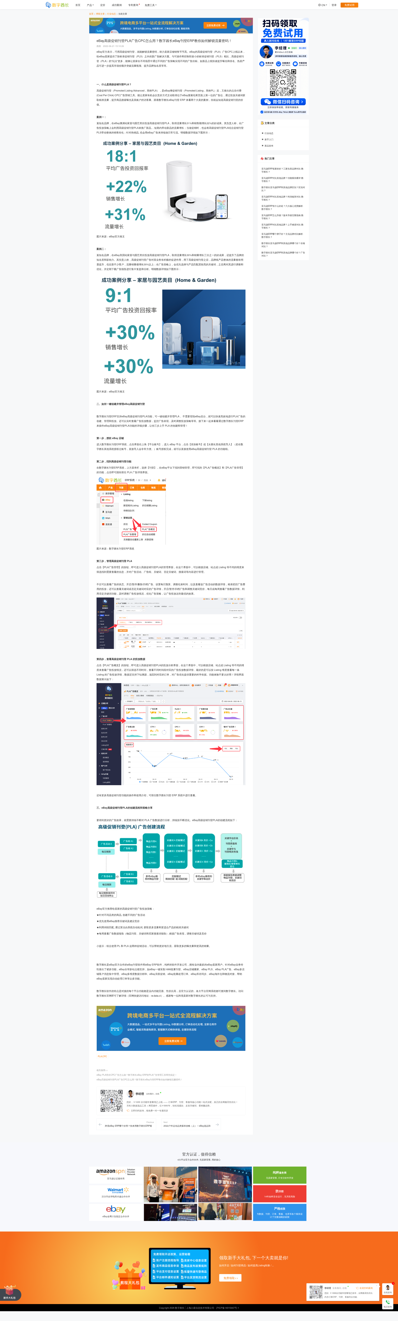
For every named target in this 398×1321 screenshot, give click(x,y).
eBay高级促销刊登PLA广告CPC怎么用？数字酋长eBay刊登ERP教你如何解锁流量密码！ (140, 1079)
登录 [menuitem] (334, 5)
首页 (91, 13)
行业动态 (111, 13)
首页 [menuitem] (77, 5)
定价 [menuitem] (102, 5)
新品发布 (269, 145)
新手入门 (269, 139)
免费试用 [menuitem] (349, 5)
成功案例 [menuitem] (117, 5)
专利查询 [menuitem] (133, 5)
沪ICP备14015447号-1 (227, 1307)
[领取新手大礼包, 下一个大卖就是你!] (10, 1292)
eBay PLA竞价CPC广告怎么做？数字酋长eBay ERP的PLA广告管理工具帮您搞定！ (137, 1074)
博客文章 (100, 13)
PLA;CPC (102, 1056)
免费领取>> (231, 1278)
